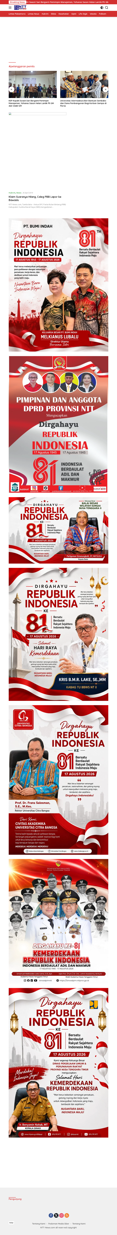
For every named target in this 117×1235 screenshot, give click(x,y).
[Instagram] (61, 1215)
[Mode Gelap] (102, 7)
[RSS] (66, 1215)
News (18, 192)
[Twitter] (56, 1215)
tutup (11, 1223)
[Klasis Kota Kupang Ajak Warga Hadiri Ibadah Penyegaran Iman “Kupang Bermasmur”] (84, 84)
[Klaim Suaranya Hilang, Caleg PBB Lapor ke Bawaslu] (37, 150)
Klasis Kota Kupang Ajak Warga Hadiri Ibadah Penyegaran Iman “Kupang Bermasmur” (82, 102)
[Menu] (11, 7)
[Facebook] (51, 1215)
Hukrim (12, 192)
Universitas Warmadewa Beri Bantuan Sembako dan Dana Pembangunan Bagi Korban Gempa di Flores (32, 103)
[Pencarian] (106, 7)
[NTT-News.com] (19, 7)
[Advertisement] (58, 40)
